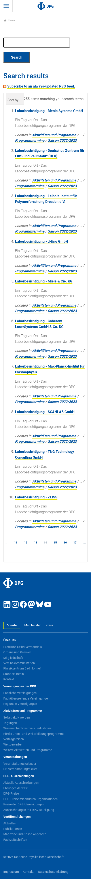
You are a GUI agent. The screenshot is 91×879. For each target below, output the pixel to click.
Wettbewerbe (12, 744)
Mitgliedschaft (13, 658)
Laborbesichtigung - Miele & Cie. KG (43, 281)
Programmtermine (29, 140)
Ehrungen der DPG (15, 788)
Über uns (9, 640)
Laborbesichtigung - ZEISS (36, 497)
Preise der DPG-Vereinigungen (23, 804)
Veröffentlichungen (17, 817)
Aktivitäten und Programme (54, 135)
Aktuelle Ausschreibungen (21, 782)
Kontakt (8, 679)
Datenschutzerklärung (53, 872)
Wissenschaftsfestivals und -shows (27, 728)
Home (11, 20)
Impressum (11, 872)
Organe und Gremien (17, 652)
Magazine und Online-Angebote (24, 834)
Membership (32, 625)
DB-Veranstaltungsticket (20, 769)
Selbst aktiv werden (16, 717)
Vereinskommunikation (19, 663)
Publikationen (12, 829)
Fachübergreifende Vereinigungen (26, 698)
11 (15, 542)
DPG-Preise (11, 793)
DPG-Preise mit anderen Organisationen (30, 799)
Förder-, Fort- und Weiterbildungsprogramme (33, 734)
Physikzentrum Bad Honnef (22, 668)
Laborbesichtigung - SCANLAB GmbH (44, 412)
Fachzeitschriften (15, 839)
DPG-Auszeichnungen (18, 776)
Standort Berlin (13, 674)
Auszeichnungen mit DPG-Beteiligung (28, 810)
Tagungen (10, 723)
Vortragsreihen (13, 739)
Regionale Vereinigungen (20, 703)
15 (55, 542)
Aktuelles (9, 823)
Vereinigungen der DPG (19, 686)
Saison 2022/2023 (62, 140)
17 (74, 542)
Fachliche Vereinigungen (20, 693)
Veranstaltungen (15, 757)
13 (35, 542)
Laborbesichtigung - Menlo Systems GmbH (49, 111)
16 (65, 542)
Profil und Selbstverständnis (22, 647)
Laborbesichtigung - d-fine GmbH (41, 241)
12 (25, 542)
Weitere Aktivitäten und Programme (27, 750)
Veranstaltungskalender (19, 763)
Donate (12, 625)
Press (49, 625)
